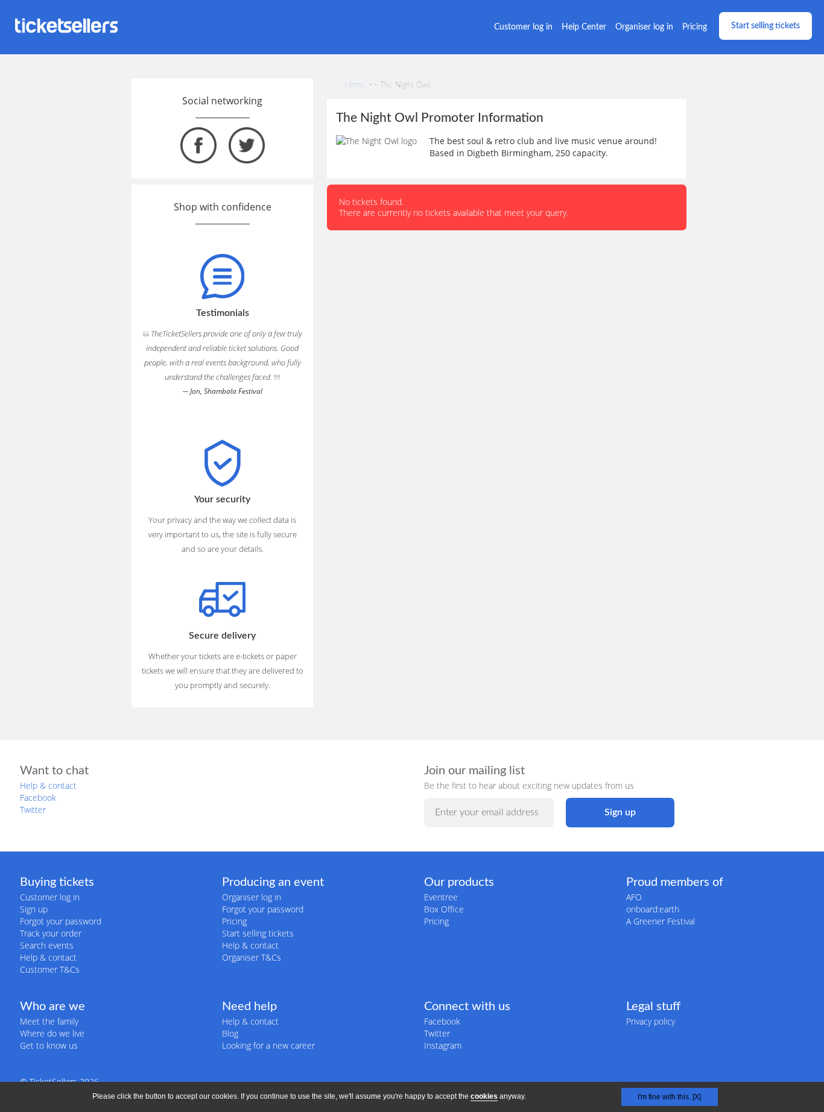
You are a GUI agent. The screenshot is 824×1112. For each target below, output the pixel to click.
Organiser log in (644, 27)
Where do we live (52, 1033)
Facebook (38, 797)
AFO (634, 897)
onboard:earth (652, 909)
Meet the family (49, 1021)
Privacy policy (650, 1021)
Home (355, 85)
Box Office (444, 909)
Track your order (50, 933)
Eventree (441, 897)
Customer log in (523, 27)
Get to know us (49, 1045)
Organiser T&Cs (251, 957)
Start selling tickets (765, 26)
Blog (230, 1033)
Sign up (34, 909)
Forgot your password (60, 921)
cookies (484, 1096)
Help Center (584, 27)
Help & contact (48, 785)
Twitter (33, 809)
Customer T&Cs (50, 969)
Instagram (442, 1045)
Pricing (694, 27)
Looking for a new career (268, 1045)
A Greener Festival (660, 921)
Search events (47, 945)
